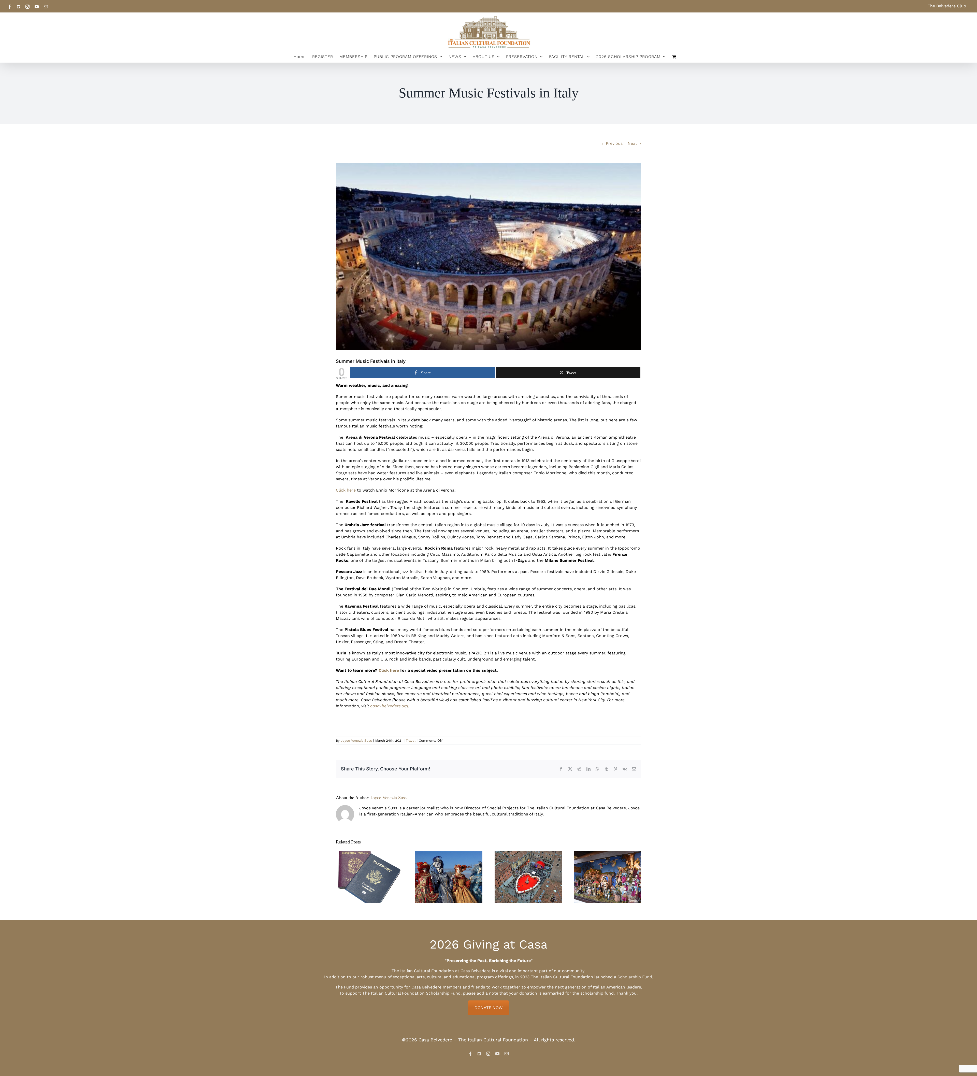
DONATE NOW (488, 1007)
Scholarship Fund (634, 976)
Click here (346, 490)
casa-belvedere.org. (389, 706)
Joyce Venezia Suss (356, 740)
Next (632, 143)
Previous (614, 143)
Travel (410, 740)
